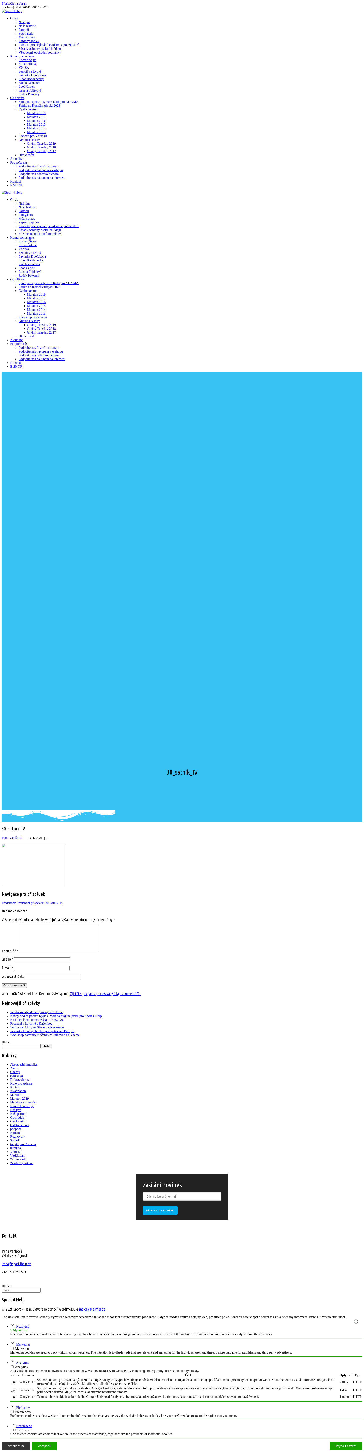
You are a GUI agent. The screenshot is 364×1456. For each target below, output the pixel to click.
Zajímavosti (18, 1159)
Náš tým (24, 22)
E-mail (7, 968)
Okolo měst (26, 155)
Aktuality (16, 158)
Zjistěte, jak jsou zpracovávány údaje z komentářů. (105, 994)
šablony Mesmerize (92, 1309)
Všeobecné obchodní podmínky (40, 52)
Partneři (24, 29)
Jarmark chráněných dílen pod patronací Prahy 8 (42, 1031)
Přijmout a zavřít (346, 1446)
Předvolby (23, 1407)
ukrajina (15, 1148)
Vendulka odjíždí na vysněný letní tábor (36, 1012)
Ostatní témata (19, 1125)
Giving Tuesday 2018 (41, 147)
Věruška (24, 67)
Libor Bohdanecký (31, 79)
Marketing (23, 1344)
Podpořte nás (18, 162)
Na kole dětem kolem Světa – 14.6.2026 (37, 1019)
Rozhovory (17, 1136)
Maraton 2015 (36, 124)
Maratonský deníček (23, 1102)
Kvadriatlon (18, 1091)
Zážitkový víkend (21, 1163)
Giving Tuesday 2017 (41, 151)
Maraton (15, 1095)
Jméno (7, 959)
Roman (15, 1132)
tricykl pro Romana (23, 1144)
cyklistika (16, 1076)
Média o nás (27, 37)
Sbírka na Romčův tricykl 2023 (39, 105)
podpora (15, 1129)
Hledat (6, 1042)
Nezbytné (22, 1326)
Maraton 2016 (36, 120)
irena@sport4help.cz (16, 1264)
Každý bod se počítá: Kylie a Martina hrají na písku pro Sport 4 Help (56, 1016)
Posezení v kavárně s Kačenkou (31, 1023)
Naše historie (27, 26)
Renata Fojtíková (30, 90)
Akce (13, 1068)
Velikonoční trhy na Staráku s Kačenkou (37, 1027)
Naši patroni (18, 1114)
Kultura (15, 1087)
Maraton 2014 (36, 128)
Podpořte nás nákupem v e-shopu (41, 170)
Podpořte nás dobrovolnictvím (39, 174)
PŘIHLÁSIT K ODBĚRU (160, 1210)
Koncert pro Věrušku (33, 136)
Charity (15, 1072)
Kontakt (15, 181)
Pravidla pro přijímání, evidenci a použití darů (49, 45)
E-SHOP (16, 185)
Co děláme (17, 98)
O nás (14, 18)
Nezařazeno (24, 1426)
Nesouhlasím (16, 1446)
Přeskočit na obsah (14, 3)
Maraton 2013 (36, 132)
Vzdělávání (17, 1155)
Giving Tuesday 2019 (41, 143)
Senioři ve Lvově (30, 71)
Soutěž (14, 1140)
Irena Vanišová (11, 838)
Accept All (44, 1446)
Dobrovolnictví (20, 1079)
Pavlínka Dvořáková (32, 75)
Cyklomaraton (28, 109)
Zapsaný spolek (29, 41)
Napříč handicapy (22, 1106)
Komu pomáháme (22, 56)
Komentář (10, 951)
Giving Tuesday (29, 139)
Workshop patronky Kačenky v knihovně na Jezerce (45, 1035)
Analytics (22, 1362)
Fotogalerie (26, 33)
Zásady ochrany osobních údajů (40, 48)
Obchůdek (17, 1117)
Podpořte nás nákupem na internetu (42, 177)
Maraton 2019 (36, 113)
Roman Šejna (27, 60)
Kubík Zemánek (29, 83)
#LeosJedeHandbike (23, 1064)
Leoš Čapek (27, 86)
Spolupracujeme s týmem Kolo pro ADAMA (49, 102)
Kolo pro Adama (21, 1083)
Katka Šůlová (28, 64)
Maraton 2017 (36, 117)
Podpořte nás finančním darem (39, 166)
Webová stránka (13, 976)
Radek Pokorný (29, 94)
